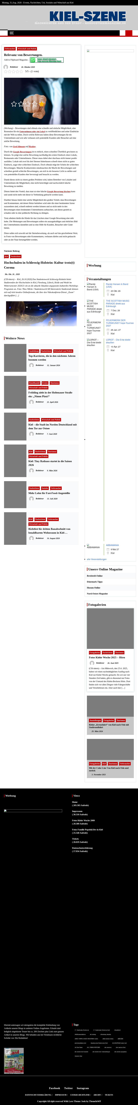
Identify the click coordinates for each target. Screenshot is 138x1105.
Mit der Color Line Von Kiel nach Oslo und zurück (109, 769)
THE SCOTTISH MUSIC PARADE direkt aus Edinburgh (118, 303)
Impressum (77, 811)
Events (45, 383)
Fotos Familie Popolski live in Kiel (87, 829)
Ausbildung (34, 351)
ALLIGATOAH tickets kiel (119, 1043)
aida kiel (120, 1038)
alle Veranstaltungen (97, 559)
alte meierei (107, 1047)
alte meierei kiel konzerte (81, 1052)
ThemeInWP (95, 1101)
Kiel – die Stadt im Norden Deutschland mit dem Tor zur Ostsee (52, 426)
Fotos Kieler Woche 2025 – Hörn (107, 657)
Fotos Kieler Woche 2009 (83, 820)
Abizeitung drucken (105, 1034)
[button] (122, 33)
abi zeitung (93, 1034)
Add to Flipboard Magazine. (16, 60)
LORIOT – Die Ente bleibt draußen (118, 341)
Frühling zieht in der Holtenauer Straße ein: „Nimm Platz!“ (50, 394)
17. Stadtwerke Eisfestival (82, 1030)
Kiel (6, 256)
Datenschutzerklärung (82, 848)
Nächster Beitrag (12, 251)
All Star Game (78, 1047)
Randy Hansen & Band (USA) (117, 285)
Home (74, 802)
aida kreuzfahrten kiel (80, 1043)
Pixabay (32, 146)
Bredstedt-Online (95, 576)
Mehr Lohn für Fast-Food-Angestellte (49, 493)
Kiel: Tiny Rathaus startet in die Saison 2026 (50, 463)
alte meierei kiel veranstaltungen (101, 1052)
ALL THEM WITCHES (93, 1047)
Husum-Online (93, 588)
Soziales (45, 488)
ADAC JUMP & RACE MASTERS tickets (86, 1039)
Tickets (75, 839)
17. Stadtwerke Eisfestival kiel (101, 1030)
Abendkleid (117, 1030)
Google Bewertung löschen (58, 191)
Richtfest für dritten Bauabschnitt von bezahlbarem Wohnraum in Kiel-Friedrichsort (49, 531)
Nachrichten (16, 256)
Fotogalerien (95, 652)
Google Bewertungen (22, 152)
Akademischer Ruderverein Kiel (99, 1043)
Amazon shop (78, 1056)
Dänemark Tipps (95, 582)
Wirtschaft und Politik (27, 49)
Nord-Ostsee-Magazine (97, 594)
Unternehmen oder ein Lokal (32, 131)
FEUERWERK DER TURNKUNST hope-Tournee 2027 (120, 323)
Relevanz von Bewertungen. (23, 55)
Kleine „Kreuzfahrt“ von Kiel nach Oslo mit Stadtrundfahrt (109, 726)
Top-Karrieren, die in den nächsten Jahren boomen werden (51, 358)
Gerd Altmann (19, 146)
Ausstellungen (95, 720)
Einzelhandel (34, 383)
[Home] (4, 33)
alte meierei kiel (120, 1047)
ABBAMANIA (112, 545)
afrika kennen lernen (108, 1039)
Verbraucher (10, 49)
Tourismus (54, 383)
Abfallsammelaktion (80, 1034)
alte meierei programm (120, 1052)
